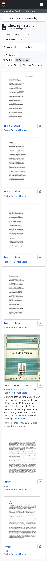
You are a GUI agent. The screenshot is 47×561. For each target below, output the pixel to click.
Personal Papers (19, 130)
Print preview (11, 55)
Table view (24, 60)
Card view (9, 60)
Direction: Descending (33, 65)
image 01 (9, 481)
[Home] (4, 4)
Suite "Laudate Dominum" (19, 385)
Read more (19, 418)
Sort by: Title (12, 65)
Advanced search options (19, 47)
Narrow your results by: (23, 18)
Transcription (12, 125)
